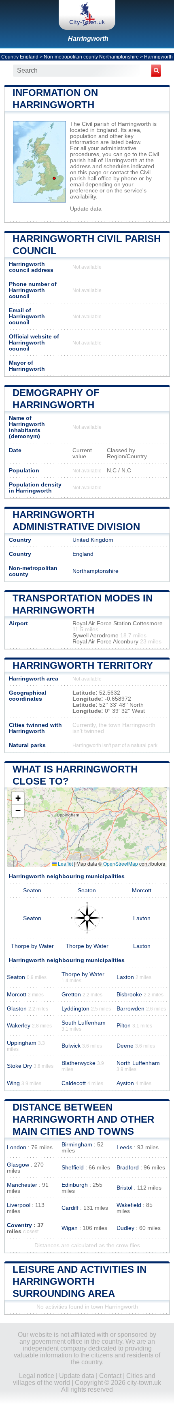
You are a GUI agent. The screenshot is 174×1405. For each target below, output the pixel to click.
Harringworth (88, 38)
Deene (125, 1046)
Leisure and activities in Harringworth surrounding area (79, 1281)
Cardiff (70, 1208)
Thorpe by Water (32, 946)
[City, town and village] (87, 15)
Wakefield (129, 1205)
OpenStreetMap (120, 863)
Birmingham (77, 1145)
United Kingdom (92, 540)
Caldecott (74, 1083)
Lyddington (75, 1009)
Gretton (71, 995)
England (82, 554)
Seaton (32, 890)
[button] (18, 798)
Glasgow (18, 1165)
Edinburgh (75, 1185)
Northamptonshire (95, 571)
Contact (110, 1375)
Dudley (125, 1228)
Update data (86, 209)
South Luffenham (84, 1023)
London (16, 1147)
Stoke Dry (19, 1066)
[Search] (156, 71)
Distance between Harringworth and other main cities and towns (83, 1119)
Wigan (70, 1228)
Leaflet (65, 863)
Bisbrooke (129, 995)
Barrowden (130, 1009)
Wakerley (18, 1026)
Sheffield (73, 1168)
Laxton (142, 918)
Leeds (124, 1147)
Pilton (124, 1026)
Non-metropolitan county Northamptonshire (91, 57)
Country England (19, 57)
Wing (13, 1083)
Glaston (17, 1009)
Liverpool (18, 1205)
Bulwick (71, 1046)
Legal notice (36, 1375)
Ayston (125, 1083)
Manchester (22, 1185)
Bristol (124, 1188)
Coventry (19, 1225)
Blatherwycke (78, 1063)
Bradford (128, 1168)
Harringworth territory (83, 665)
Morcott (141, 890)
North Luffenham (138, 1063)
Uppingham (21, 1043)
